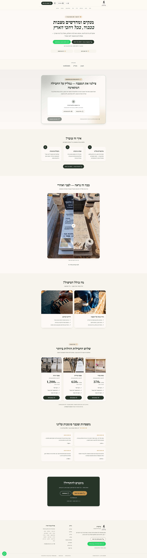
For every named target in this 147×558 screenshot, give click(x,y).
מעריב (75, 66)
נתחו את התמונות (53, 119)
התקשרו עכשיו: (82, 42)
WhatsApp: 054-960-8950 (95, 544)
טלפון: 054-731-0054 (97, 539)
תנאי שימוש (61, 555)
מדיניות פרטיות (68, 555)
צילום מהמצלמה (67, 111)
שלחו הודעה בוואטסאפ (61, 42)
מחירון (86, 8)
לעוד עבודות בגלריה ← (73, 264)
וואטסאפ (64, 493)
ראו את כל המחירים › (68, 406)
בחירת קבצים (79, 111)
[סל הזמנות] (54, 3)
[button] (73, 106)
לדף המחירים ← (73, 497)
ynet (82, 66)
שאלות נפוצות (68, 8)
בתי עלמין (81, 8)
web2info (66, 66)
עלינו (73, 8)
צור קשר (57, 8)
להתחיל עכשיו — (72, 166)
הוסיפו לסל (94, 397)
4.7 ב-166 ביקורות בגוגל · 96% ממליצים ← (73, 428)
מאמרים (62, 8)
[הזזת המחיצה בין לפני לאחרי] (73, 226)
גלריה (77, 8)
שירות (90, 8)
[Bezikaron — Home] (104, 3)
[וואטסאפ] (4, 553)
